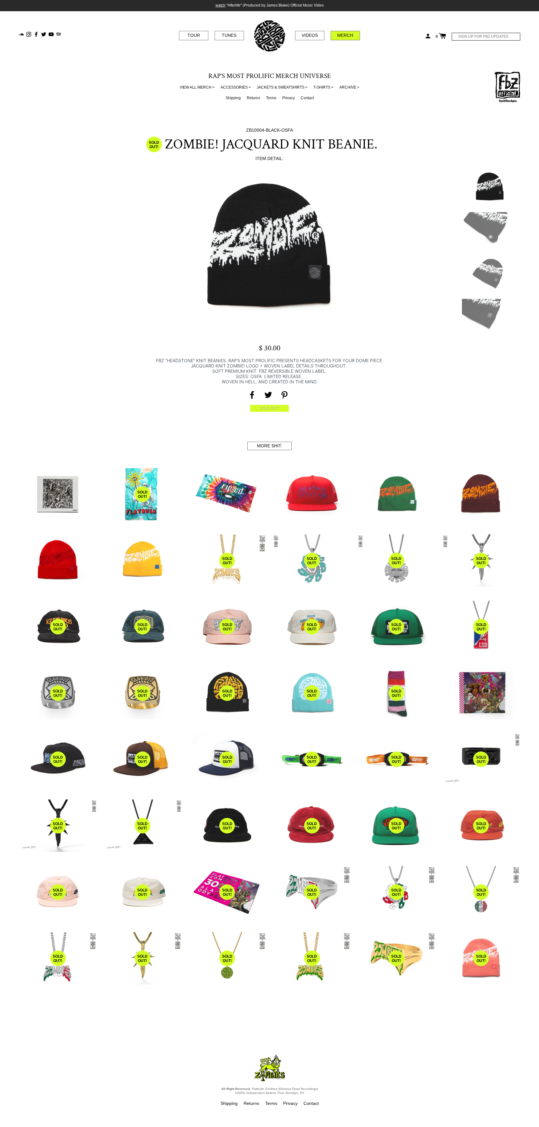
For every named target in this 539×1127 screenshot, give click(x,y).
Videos (310, 35)
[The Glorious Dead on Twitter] (43, 33)
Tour (193, 35)
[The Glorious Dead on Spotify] (58, 33)
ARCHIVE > (349, 87)
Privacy (288, 98)
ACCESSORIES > (236, 87)
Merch (345, 35)
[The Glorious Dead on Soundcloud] (21, 33)
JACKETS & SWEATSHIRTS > (282, 87)
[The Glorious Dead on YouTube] (51, 33)
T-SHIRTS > (323, 87)
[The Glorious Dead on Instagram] (28, 33)
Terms (271, 98)
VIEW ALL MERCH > (197, 87)
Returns (253, 98)
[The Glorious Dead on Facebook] (36, 33)
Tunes (229, 35)
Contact (307, 98)
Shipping (233, 98)
